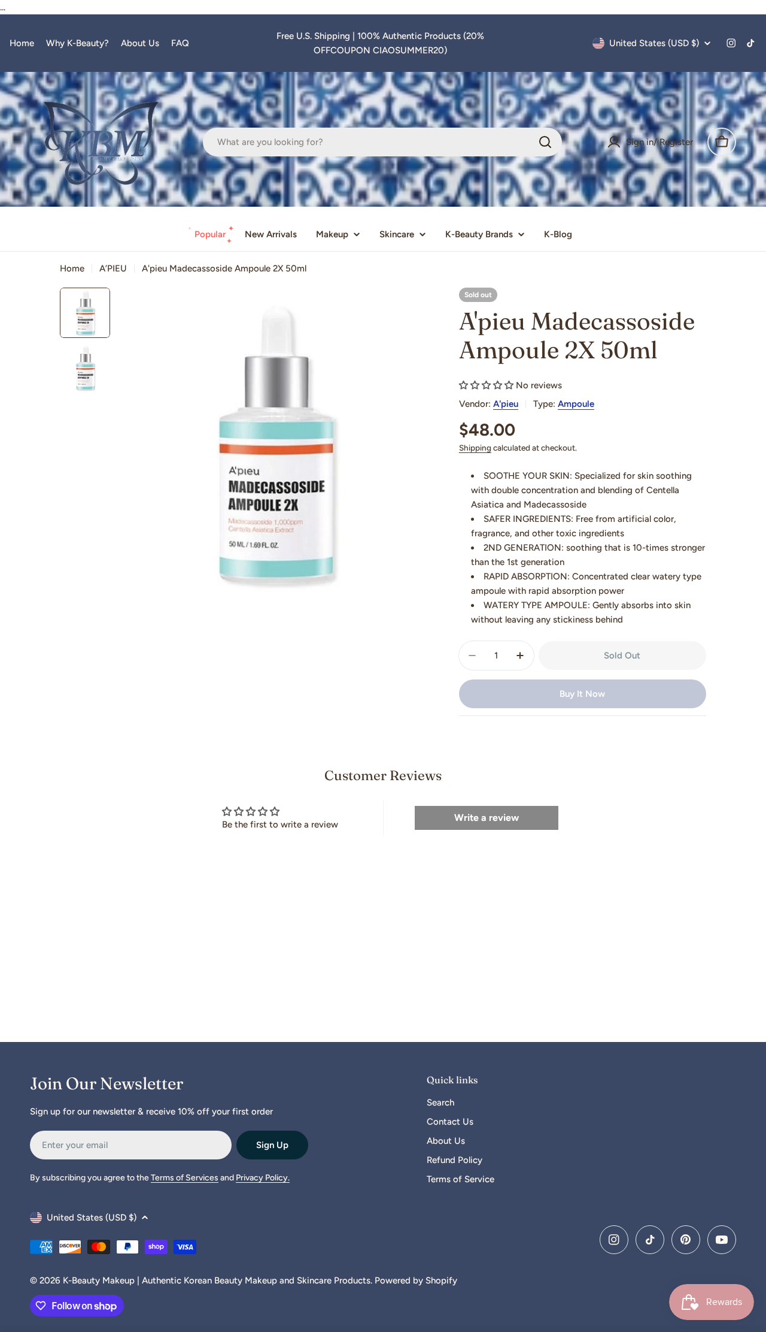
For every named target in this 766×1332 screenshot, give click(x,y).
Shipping (475, 447)
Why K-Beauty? (77, 43)
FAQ (180, 43)
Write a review (486, 817)
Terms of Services (184, 1178)
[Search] (545, 142)
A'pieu (505, 403)
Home (22, 43)
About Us (140, 43)
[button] (486, 385)
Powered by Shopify (416, 1280)
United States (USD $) (654, 43)
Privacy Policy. (263, 1178)
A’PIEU (113, 268)
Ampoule (576, 403)
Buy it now (582, 693)
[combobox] (382, 142)
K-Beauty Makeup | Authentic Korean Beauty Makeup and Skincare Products (216, 1280)
